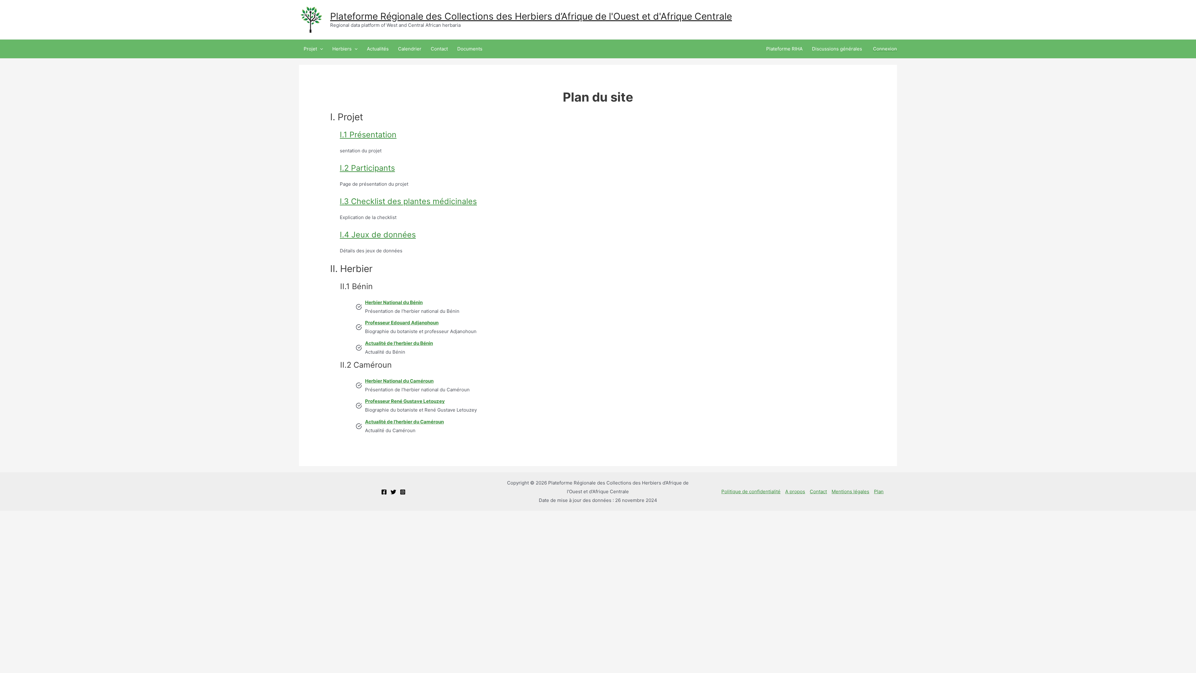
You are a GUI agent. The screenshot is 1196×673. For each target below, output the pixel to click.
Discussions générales (837, 49)
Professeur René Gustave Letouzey (405, 401)
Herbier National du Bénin (394, 302)
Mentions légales (850, 491)
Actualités (378, 49)
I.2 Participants (367, 168)
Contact (439, 49)
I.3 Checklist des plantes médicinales (408, 201)
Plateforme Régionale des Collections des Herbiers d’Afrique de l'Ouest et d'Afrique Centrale (531, 16)
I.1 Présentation (368, 134)
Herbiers (342, 49)
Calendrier (409, 49)
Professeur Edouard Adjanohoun (402, 323)
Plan (879, 491)
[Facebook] (384, 492)
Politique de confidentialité (751, 491)
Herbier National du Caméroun (399, 381)
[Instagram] (403, 492)
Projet (310, 49)
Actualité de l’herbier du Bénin (399, 343)
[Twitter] (393, 492)
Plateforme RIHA (784, 49)
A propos (795, 491)
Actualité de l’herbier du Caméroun (404, 422)
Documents (469, 49)
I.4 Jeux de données (378, 234)
